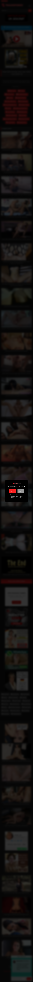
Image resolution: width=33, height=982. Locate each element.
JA (12, 491)
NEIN (20, 491)
